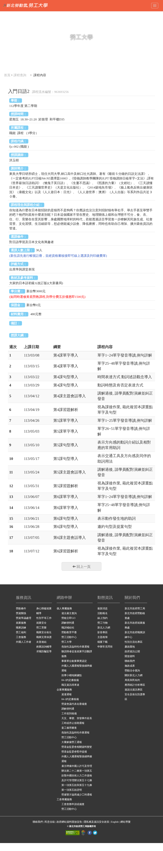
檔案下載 (102, 642)
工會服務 (21, 637)
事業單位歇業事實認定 (74, 661)
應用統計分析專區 (135, 684)
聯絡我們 (130, 661)
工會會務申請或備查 (72, 804)
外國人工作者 (23, 642)
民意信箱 (50, 821)
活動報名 (102, 613)
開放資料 (130, 656)
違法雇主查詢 (69, 613)
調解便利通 (67, 622)
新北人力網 (103, 627)
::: (1, 1)
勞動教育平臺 (69, 632)
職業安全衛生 (44, 632)
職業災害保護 (44, 637)
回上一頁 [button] (83, 567)
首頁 (7, 75)
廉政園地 (130, 646)
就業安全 (41, 622)
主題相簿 (102, 637)
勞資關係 (21, 613)
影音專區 (102, 632)
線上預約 (102, 618)
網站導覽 (125, 821)
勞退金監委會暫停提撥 (74, 751)
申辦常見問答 (105, 646)
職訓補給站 (67, 627)
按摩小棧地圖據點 (71, 675)
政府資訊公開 (132, 651)
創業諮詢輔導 (44, 646)
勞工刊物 (102, 622)
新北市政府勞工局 (135, 608)
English (115, 821)
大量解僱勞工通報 (71, 742)
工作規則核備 (69, 713)
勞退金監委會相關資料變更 (76, 747)
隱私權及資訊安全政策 (96, 821)
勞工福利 (21, 632)
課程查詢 (20, 75)
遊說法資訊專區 (133, 689)
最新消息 (102, 608)
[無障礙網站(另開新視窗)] (73, 832)
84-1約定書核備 (70, 680)
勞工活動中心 (69, 637)
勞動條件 (21, 608)
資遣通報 (66, 694)
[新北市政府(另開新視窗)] (83, 832)
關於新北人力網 (133, 675)
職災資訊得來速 (70, 684)
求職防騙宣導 (44, 651)
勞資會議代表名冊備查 (74, 704)
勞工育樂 (41, 627)
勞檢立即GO (68, 618)
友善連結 (41, 642)
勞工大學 (66, 642)
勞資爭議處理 (23, 618)
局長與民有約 (132, 680)
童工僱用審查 (69, 727)
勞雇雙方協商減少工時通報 (76, 794)
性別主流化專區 (133, 642)
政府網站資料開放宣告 (69, 821)
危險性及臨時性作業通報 (75, 646)
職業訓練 (21, 627)
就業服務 (21, 622)
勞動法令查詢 (132, 670)
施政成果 (130, 665)
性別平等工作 (44, 618)
